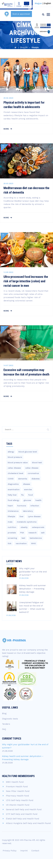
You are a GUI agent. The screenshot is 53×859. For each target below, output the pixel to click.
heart (10, 506)
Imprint (24, 850)
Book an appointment (21, 14)
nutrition (12, 527)
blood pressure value (18, 462)
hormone (21, 506)
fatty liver (12, 495)
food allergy (13, 500)
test (23, 538)
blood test (37, 462)
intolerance (13, 511)
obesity (24, 527)
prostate (12, 533)
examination (14, 489)
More (6, 129)
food (30, 495)
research (32, 533)
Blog (4, 713)
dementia (22, 479)
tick (9, 543)
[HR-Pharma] (7, 14)
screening (12, 538)
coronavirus (33, 473)
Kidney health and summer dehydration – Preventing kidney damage (32, 588)
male (10, 522)
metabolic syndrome (26, 522)
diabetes (36, 479)
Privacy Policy (9, 850)
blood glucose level (27, 452)
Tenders (6, 724)
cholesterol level (15, 473)
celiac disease (14, 468)
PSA (22, 533)
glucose (27, 500)
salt (42, 533)
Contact (35, 850)
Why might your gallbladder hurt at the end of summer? (33, 571)
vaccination (21, 543)
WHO (33, 543)
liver (22, 516)
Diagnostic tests (10, 719)
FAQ (4, 729)
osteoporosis (38, 527)
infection (34, 506)
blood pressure (15, 457)
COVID (11, 479)
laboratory (28, 511)
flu (22, 495)
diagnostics (13, 484)
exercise (28, 489)
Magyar (38, 3)
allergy (11, 452)
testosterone (36, 538)
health (38, 500)
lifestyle (11, 516)
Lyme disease (34, 516)
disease (26, 484)
